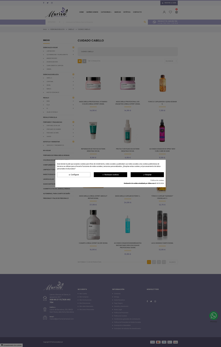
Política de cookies (157, 180)
